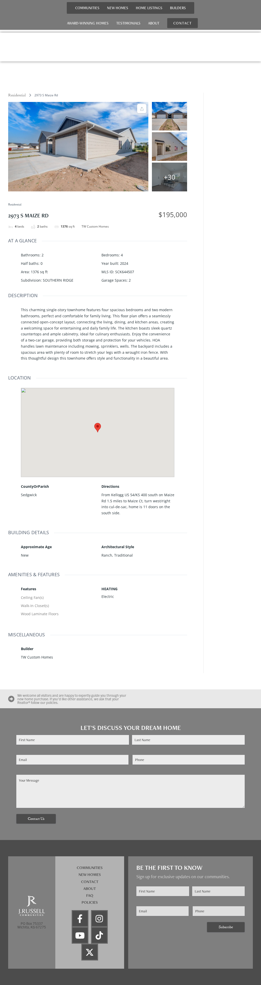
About (153, 23)
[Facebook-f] (80, 918)
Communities (87, 7)
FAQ (89, 895)
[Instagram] (99, 918)
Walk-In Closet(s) (35, 605)
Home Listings (149, 7)
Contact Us (36, 819)
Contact (89, 881)
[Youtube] (80, 935)
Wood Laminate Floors (40, 613)
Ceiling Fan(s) (32, 597)
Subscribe (226, 927)
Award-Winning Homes (88, 23)
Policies (90, 902)
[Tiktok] (99, 935)
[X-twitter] (89, 952)
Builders (178, 7)
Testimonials (128, 23)
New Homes (117, 7)
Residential (17, 95)
